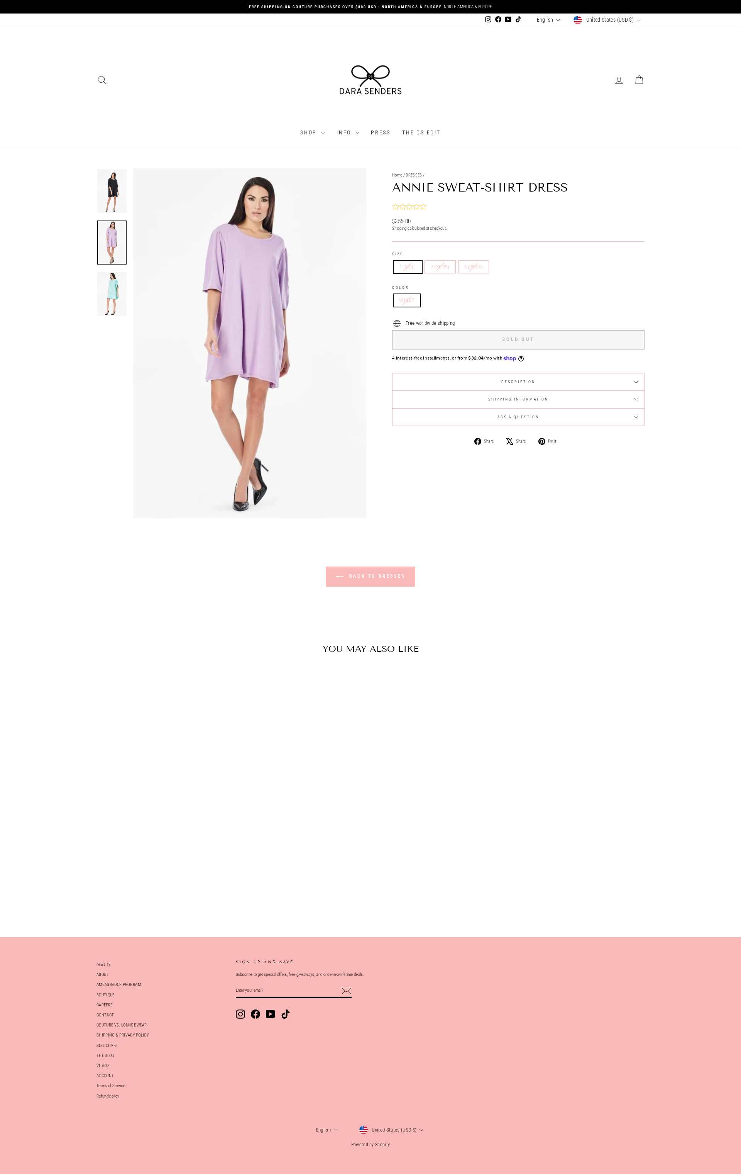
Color (400, 287)
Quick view (162, 861)
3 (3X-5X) (473, 267)
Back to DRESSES (376, 576)
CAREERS (104, 1005)
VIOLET (406, 300)
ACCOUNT (105, 1075)
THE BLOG (105, 1055)
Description (518, 381)
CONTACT (105, 1015)
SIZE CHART (107, 1045)
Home (397, 175)
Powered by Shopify (370, 1144)
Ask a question (518, 416)
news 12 (103, 964)
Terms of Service (110, 1085)
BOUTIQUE (105, 995)
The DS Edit (421, 132)
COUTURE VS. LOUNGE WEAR (121, 1025)
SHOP (309, 132)
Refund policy (107, 1096)
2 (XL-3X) (440, 267)
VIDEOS (103, 1065)
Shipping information (518, 399)
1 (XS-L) (407, 267)
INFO (345, 132)
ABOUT (102, 974)
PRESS (381, 132)
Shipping (399, 228)
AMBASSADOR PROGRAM (118, 984)
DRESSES (414, 175)
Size (397, 253)
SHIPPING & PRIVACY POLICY (122, 1035)
